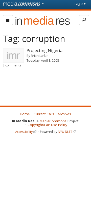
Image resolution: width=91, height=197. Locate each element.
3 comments (12, 65)
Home (25, 114)
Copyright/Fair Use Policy (47, 124)
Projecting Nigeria (44, 50)
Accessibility (24, 132)
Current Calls (44, 114)
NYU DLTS (65, 132)
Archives (64, 114)
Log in (79, 4)
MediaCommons (53, 121)
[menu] (8, 20)
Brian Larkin (40, 55)
